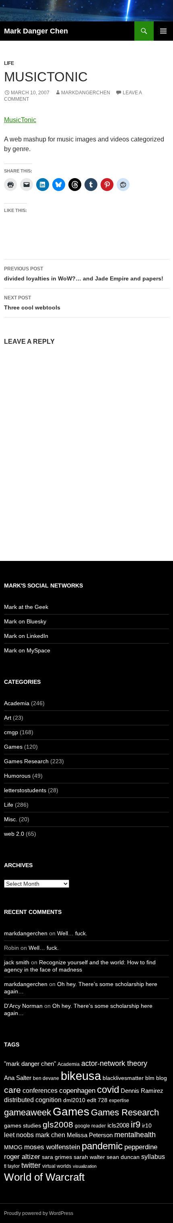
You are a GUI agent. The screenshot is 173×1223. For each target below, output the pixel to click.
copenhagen (77, 1090)
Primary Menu (163, 31)
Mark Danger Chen (36, 31)
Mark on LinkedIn (26, 636)
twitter (31, 1165)
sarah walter (89, 1157)
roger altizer (22, 1156)
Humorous (17, 775)
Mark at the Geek (26, 607)
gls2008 (58, 1124)
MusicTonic (20, 119)
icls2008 (118, 1125)
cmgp (11, 732)
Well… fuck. (72, 933)
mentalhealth (135, 1135)
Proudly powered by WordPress (38, 1213)
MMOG (13, 1147)
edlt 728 (97, 1100)
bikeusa (81, 1075)
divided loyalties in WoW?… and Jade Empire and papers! (83, 274)
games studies (22, 1125)
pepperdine (140, 1147)
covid (108, 1089)
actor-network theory (114, 1063)
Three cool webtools (32, 303)
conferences (40, 1090)
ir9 (135, 1124)
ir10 (147, 1125)
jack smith (16, 962)
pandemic (102, 1145)
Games (13, 746)
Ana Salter (17, 1077)
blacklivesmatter (123, 1078)
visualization (85, 1166)
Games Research (26, 761)
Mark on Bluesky (25, 621)
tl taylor (12, 1166)
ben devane (46, 1078)
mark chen (50, 1134)
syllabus (153, 1156)
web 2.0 (14, 834)
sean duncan (123, 1157)
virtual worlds (56, 1166)
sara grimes (57, 1157)
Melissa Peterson (90, 1135)
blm (149, 1078)
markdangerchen (85, 93)
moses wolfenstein (52, 1147)
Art (7, 717)
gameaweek (27, 1112)
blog (161, 1078)
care (12, 1089)
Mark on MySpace (27, 650)
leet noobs (19, 1134)
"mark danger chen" (30, 1063)
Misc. (10, 819)
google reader (90, 1126)
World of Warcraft (44, 1177)
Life (9, 63)
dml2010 (74, 1100)
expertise (119, 1100)
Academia (16, 703)
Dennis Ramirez (142, 1090)
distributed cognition (33, 1099)
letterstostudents (25, 790)
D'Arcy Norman (23, 1006)
